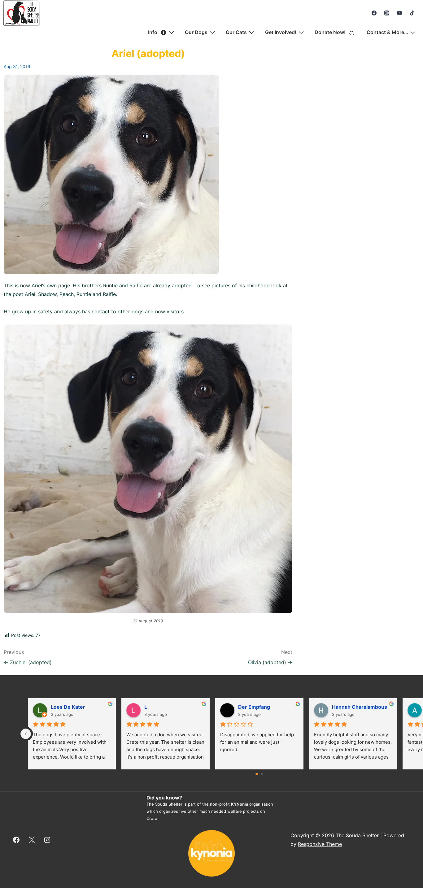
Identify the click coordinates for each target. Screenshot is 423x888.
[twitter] (32, 839)
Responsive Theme (320, 844)
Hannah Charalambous (359, 707)
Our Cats (236, 32)
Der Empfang (254, 707)
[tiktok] (412, 13)
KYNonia (239, 804)
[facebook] (374, 13)
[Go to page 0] (257, 774)
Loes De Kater (68, 707)
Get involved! (280, 32)
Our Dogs (196, 32)
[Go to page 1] (262, 774)
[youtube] (399, 13)
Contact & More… (387, 32)
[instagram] (386, 13)
